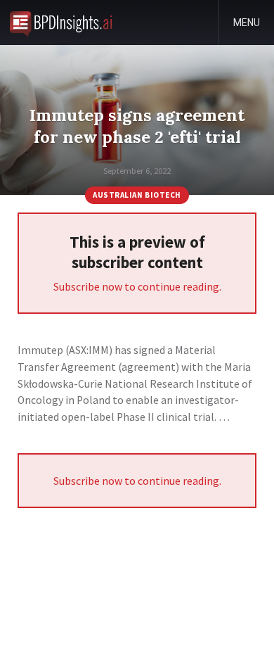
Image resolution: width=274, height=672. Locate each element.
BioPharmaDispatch (61, 22)
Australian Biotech (137, 195)
